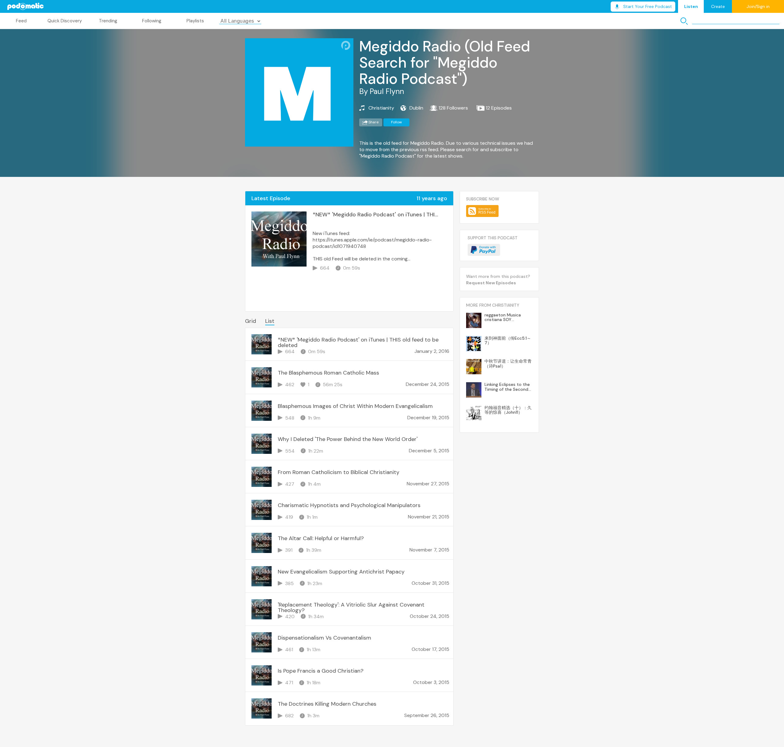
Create (718, 6)
